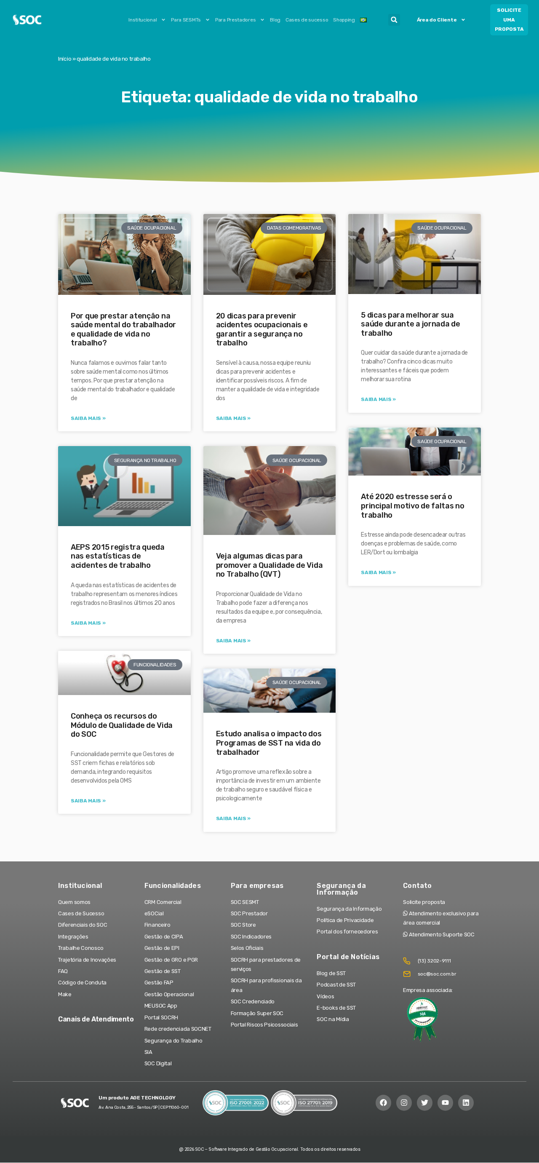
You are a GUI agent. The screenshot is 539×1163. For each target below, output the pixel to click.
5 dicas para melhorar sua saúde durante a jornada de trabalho (410, 324)
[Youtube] (445, 1102)
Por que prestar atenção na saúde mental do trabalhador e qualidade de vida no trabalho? (123, 329)
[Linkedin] (466, 1102)
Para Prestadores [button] (235, 20)
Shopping (344, 20)
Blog (275, 20)
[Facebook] (383, 1102)
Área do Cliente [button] (437, 20)
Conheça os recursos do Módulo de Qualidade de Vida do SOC (122, 725)
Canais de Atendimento (96, 1019)
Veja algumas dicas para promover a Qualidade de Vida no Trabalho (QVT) (269, 565)
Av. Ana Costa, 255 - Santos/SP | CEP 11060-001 (143, 1107)
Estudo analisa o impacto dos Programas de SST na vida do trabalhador (269, 743)
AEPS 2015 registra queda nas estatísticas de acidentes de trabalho (118, 556)
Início (64, 58)
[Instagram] (404, 1102)
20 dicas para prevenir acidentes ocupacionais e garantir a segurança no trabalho (262, 329)
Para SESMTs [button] (186, 20)
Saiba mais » (88, 418)
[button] (394, 20)
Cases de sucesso (307, 20)
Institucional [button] (142, 20)
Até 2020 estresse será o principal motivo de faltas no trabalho (412, 505)
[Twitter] (424, 1102)
